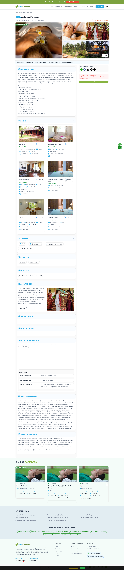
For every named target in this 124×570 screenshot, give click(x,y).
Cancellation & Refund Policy (77, 554)
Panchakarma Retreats (24, 531)
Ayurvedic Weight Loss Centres (56, 520)
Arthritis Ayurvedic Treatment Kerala (79, 531)
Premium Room (24, 179)
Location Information (40, 62)
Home (51, 6)
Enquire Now (94, 81)
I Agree (82, 568)
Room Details (20, 62)
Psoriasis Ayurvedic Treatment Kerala (71, 534)
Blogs (91, 6)
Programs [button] (57, 6)
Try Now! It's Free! (72, 2)
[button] (107, 484)
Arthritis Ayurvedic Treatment (98, 531)
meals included (26, 270)
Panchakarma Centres (22, 517)
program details (27, 69)
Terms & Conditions (28, 396)
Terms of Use (74, 551)
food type (24, 257)
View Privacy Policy (73, 568)
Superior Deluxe (53, 217)
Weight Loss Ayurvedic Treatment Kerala (42, 531)
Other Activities (27, 328)
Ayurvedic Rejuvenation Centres (88, 517)
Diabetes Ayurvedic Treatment (51, 534)
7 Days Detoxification (23, 486)
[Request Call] (120, 145)
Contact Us (100, 6)
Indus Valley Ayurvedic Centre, (25, 20)
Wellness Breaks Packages (26, 12)
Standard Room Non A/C (56, 144)
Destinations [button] (67, 6)
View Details (22, 308)
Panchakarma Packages (86, 515)
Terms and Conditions (54, 62)
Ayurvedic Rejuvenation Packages (57, 517)
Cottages (22, 144)
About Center (29, 62)
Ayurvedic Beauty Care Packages (26, 515)
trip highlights (26, 316)
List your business (91, 546)
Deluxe (21, 217)
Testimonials (84, 6)
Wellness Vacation (86, 486)
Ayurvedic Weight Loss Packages (26, 520)
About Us (76, 6)
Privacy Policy (74, 548)
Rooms (23, 121)
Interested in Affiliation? (93, 548)
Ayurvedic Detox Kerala (62, 531)
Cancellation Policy (67, 62)
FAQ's (72, 546)
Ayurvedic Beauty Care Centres (56, 515)
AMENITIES (24, 239)
